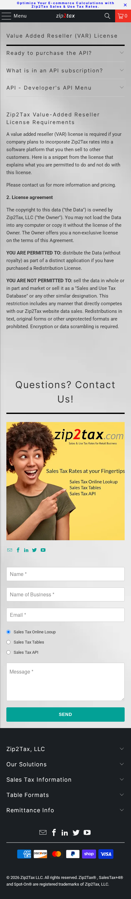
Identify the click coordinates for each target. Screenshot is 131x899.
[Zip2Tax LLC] (65, 16)
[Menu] (3, 16)
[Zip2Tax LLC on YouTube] (43, 550)
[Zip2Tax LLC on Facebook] (18, 550)
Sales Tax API (26, 652)
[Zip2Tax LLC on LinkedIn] (26, 550)
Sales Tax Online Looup (35, 632)
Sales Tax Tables (29, 642)
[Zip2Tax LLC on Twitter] (34, 550)
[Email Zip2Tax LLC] (9, 550)
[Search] (107, 16)
